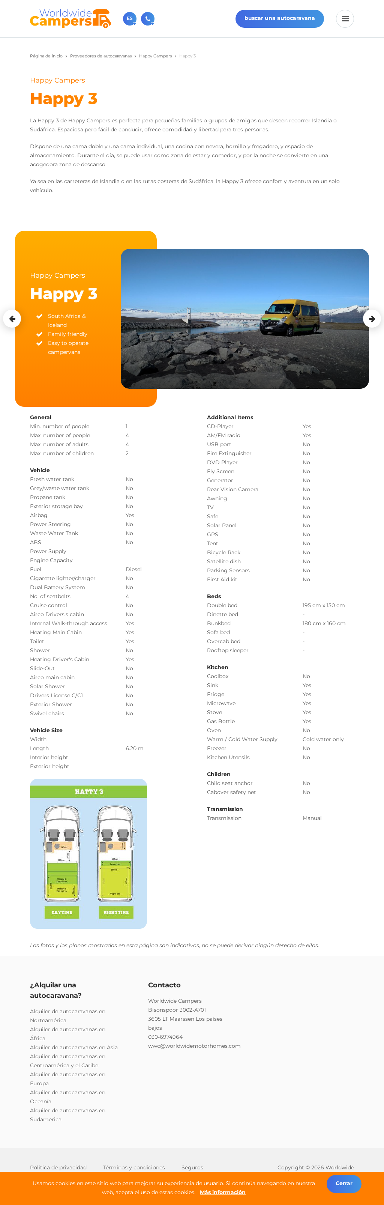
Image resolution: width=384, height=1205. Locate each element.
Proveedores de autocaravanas (101, 56)
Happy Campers (155, 56)
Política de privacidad (58, 1167)
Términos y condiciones (134, 1167)
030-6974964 (165, 1037)
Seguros (192, 1167)
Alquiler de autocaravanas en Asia (74, 1047)
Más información (223, 1192)
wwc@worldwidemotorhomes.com (194, 1046)
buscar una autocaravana (279, 18)
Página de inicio (46, 56)
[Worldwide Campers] (70, 18)
